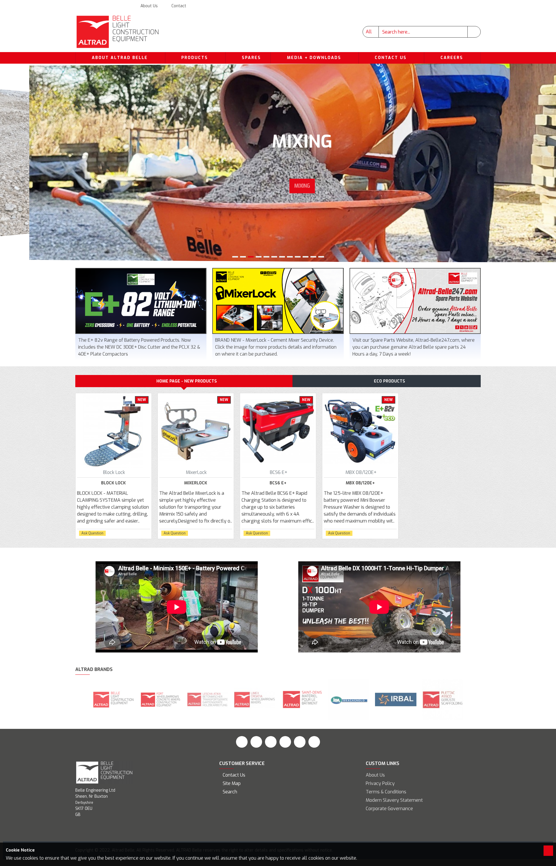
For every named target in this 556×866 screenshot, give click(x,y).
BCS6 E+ (278, 483)
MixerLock (195, 483)
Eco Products (389, 381)
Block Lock (113, 483)
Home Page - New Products (186, 381)
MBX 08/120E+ (360, 483)
